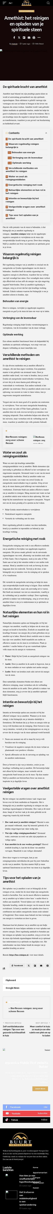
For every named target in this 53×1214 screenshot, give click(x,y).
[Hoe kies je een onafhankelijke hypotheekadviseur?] (11, 1178)
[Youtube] (26, 1113)
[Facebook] (26, 1107)
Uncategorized (26, 11)
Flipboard (11, 980)
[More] (39, 37)
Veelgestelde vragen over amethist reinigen (25, 208)
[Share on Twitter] (19, 37)
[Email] (29, 37)
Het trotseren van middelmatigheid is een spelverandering (28, 1198)
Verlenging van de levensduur (27, 157)
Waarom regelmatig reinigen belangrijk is (22, 145)
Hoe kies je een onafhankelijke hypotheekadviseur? (29, 1178)
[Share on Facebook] (14, 37)
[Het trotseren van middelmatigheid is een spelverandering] (11, 1195)
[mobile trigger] (5, 3)
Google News (12, 988)
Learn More (40, 1089)
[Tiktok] (26, 1120)
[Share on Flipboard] (24, 37)
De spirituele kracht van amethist (25, 139)
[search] (48, 3)
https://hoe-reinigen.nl (18, 954)
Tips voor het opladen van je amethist (22, 217)
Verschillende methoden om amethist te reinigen (22, 170)
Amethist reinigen (18, 233)
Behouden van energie (23, 152)
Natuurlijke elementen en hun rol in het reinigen (25, 191)
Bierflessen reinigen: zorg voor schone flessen (16, 440)
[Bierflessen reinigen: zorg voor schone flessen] (40, 439)
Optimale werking (21, 162)
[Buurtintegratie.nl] (26, 3)
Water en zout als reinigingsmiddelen (16, 178)
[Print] (34, 37)
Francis (15, 44)
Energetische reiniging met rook (25, 185)
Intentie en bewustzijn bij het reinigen (22, 200)
